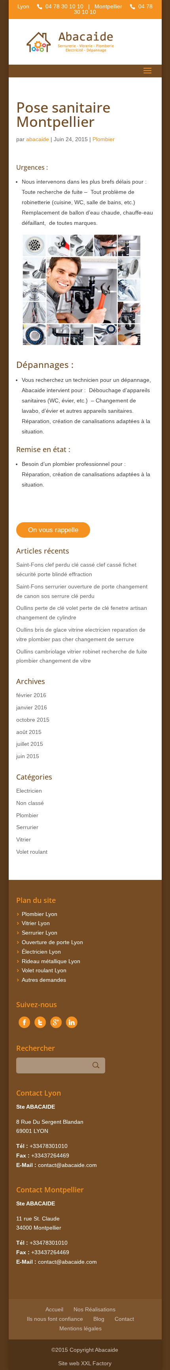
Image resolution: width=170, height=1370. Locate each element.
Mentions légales (80, 1328)
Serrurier (27, 827)
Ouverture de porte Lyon (52, 942)
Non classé (30, 803)
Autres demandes (44, 980)
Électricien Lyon (41, 951)
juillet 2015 (29, 744)
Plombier (104, 139)
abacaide (37, 139)
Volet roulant (31, 852)
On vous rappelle (53, 530)
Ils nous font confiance (55, 1319)
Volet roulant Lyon (44, 970)
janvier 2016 (31, 707)
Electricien (29, 791)
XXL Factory (96, 1363)
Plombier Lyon (39, 914)
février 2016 (31, 695)
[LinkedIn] (71, 1028)
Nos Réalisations (94, 1309)
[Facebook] (24, 1028)
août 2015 (29, 732)
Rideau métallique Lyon (51, 961)
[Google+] (56, 1028)
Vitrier (23, 839)
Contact (124, 1319)
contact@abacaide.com (67, 1165)
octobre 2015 (32, 720)
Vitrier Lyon (36, 923)
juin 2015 (27, 756)
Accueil (54, 1309)
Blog (98, 1319)
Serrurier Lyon (39, 932)
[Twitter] (40, 1028)
